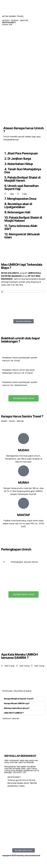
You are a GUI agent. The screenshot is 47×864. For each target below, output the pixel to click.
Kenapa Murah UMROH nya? (17, 703)
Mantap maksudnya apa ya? (16, 708)
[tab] (23, 698)
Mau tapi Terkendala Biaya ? (21, 266)
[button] (23, 321)
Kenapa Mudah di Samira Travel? (19, 699)
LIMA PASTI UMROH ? (14, 713)
